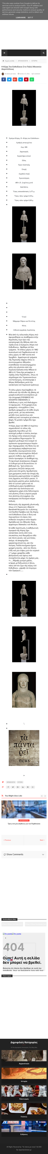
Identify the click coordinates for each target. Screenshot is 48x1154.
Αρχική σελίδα (10, 61)
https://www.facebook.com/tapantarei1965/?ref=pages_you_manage (35, 925)
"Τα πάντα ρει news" (29, 1147)
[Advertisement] (24, 34)
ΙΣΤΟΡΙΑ (34, 61)
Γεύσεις (24, 1117)
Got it (30, 17)
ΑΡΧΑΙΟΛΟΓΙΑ (23, 61)
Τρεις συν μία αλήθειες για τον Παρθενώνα (24, 824)
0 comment (36, 74)
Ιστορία (24, 1081)
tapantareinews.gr (25, 1150)
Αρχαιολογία (24, 1064)
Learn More (21, 17)
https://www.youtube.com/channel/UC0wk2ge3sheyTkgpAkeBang (12, 925)
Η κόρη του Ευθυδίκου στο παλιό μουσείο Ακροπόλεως (21, 68)
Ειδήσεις (24, 1134)
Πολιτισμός (24, 1099)
